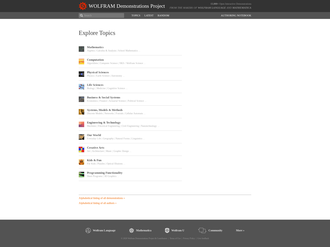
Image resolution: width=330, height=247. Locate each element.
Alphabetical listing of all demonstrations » (102, 198)
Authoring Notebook (236, 15)
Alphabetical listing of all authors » (98, 203)
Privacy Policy (189, 238)
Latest (148, 15)
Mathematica (241, 7)
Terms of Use (175, 238)
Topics (135, 15)
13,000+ (215, 4)
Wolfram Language (212, 7)
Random (163, 15)
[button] (130, 49)
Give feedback (203, 238)
